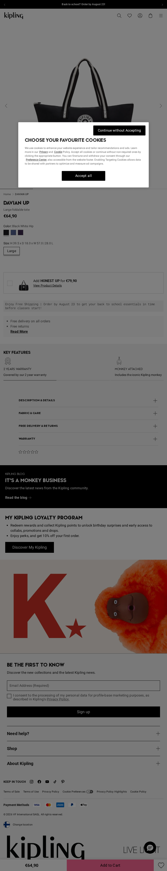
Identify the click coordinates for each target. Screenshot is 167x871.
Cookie (58, 151)
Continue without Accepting (119, 130)
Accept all (83, 176)
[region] (83, 155)
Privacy (43, 151)
